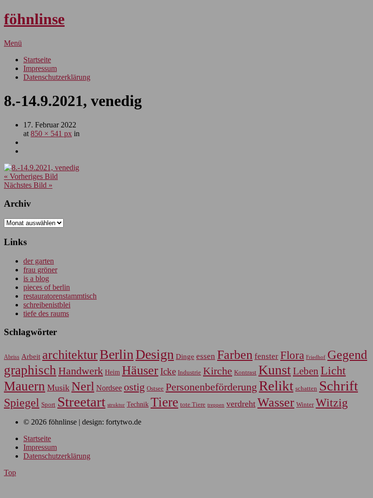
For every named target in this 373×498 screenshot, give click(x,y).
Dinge (185, 356)
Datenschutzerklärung (56, 77)
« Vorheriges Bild (31, 176)
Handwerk (80, 371)
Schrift (338, 385)
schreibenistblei (46, 305)
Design (155, 354)
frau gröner (40, 270)
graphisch (30, 370)
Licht (333, 370)
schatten (306, 388)
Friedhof (315, 357)
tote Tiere (192, 404)
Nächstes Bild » (28, 185)
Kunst (274, 369)
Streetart (81, 401)
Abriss (11, 357)
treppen (215, 405)
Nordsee (109, 388)
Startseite (37, 59)
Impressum (40, 68)
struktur (116, 405)
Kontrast (245, 372)
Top (10, 472)
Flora (292, 355)
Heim (112, 372)
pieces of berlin (46, 287)
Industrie (189, 372)
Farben (235, 355)
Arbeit (30, 356)
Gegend (347, 355)
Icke (168, 371)
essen (205, 356)
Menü (13, 43)
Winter (305, 404)
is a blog (36, 278)
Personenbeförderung (211, 387)
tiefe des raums (46, 313)
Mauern (24, 386)
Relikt (276, 385)
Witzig (332, 402)
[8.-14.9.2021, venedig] (41, 167)
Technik (138, 404)
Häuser (140, 370)
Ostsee (155, 388)
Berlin (117, 354)
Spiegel (21, 402)
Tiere (164, 402)
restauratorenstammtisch (60, 296)
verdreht (240, 404)
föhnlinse (34, 19)
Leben (306, 371)
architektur (70, 355)
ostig (134, 387)
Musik (58, 387)
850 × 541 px (51, 133)
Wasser (275, 402)
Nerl (82, 386)
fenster (266, 356)
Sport (48, 404)
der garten (38, 261)
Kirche (217, 371)
